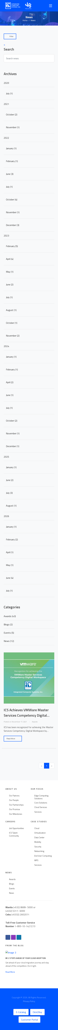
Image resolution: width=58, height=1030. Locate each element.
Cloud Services (40, 807)
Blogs (11, 883)
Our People (14, 800)
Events (12, 888)
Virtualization (40, 832)
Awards (12, 879)
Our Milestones (15, 814)
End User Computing (43, 855)
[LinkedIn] (19, 937)
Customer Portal (29, 1019)
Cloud (36, 828)
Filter (11, 36)
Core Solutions (40, 802)
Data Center (39, 837)
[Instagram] (13, 937)
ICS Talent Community (14, 834)
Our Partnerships (16, 804)
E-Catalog (21, 1012)
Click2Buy (37, 1012)
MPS (36, 860)
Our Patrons (14, 795)
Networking (39, 851)
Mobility (37, 842)
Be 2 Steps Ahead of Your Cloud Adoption (26, 958)
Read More (11, 738)
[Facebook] (8, 937)
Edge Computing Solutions (41, 797)
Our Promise (14, 809)
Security (37, 846)
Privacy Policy (29, 1001)
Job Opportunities (16, 828)
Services (38, 812)
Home (25, 20)
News (11, 893)
